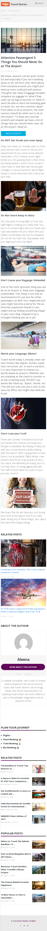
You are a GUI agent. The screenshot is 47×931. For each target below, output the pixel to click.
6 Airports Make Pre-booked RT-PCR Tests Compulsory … (15, 780)
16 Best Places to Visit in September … (13, 896)
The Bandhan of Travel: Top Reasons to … (14, 767)
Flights (6, 735)
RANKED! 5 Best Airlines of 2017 (14, 817)
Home (3, 11)
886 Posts (28, 674)
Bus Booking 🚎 (11, 747)
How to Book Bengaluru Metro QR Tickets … (16, 855)
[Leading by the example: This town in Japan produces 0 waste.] (23, 553)
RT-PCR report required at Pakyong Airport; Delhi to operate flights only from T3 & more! (23, 611)
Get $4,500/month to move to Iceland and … (16, 792)
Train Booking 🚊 (12, 743)
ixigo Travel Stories (26, 921)
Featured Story (14, 11)
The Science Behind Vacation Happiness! (15, 883)
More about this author (23, 667)
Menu (40, 3)
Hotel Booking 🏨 (12, 739)
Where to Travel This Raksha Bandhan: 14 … (15, 843)
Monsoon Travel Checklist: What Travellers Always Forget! (14, 869)
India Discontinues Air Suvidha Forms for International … (15, 805)
